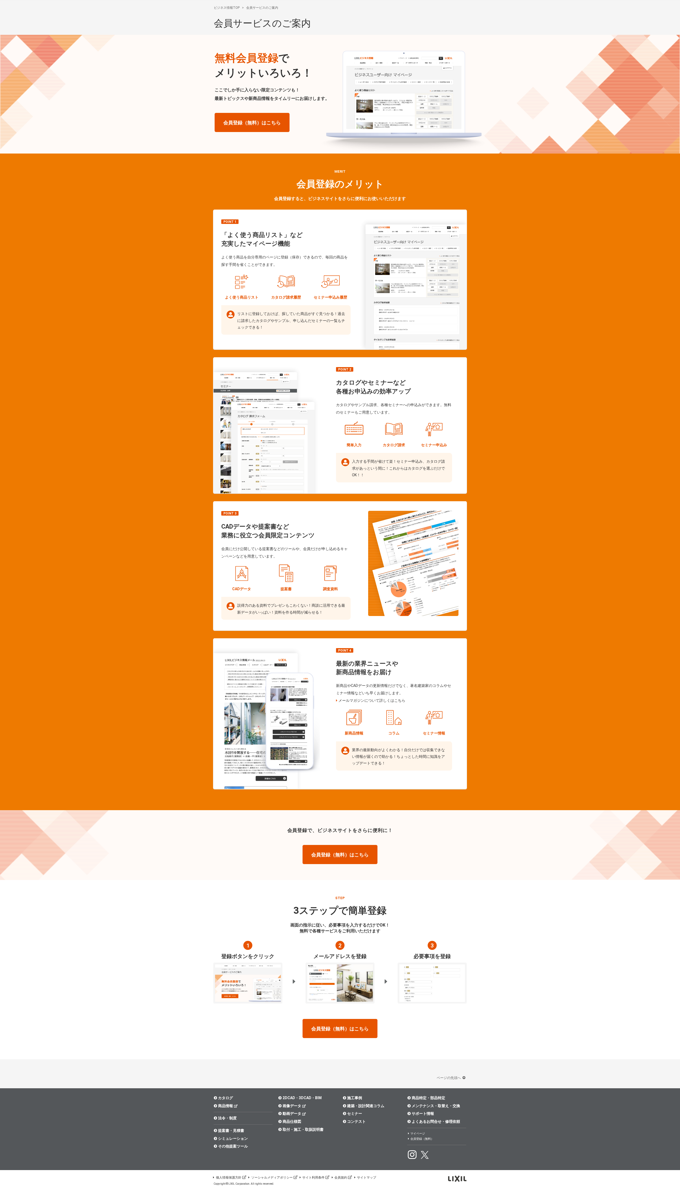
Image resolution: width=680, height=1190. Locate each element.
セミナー (354, 1113)
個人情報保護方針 (228, 1177)
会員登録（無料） (422, 1139)
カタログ (225, 1098)
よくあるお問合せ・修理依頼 (436, 1121)
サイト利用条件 (313, 1177)
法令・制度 (227, 1118)
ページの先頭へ (449, 1078)
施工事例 (354, 1098)
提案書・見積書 (231, 1130)
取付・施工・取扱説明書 (303, 1129)
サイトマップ (366, 1177)
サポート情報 (423, 1113)
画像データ (292, 1106)
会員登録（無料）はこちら (252, 122)
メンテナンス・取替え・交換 (436, 1106)
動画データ (292, 1113)
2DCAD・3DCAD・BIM (302, 1098)
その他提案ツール (233, 1146)
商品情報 (225, 1106)
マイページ (417, 1133)
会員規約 (340, 1177)
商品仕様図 (292, 1121)
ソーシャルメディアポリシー (272, 1177)
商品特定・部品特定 (428, 1098)
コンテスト (356, 1121)
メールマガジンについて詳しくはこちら (371, 700)
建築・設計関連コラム (365, 1106)
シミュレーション (233, 1138)
